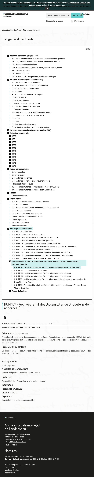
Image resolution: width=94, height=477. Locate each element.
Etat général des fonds (31, 30)
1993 (14, 142)
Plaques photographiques (22, 184)
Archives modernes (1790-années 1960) (26, 79)
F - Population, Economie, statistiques (27, 94)
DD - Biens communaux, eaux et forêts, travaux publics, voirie (37, 67)
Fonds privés (15, 199)
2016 (14, 160)
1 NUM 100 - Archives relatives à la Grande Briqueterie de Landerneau (42, 276)
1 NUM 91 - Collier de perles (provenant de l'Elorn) (32, 249)
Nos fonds (17, 30)
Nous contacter (11, 445)
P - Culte (15, 121)
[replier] (8, 56)
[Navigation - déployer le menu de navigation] (85, 14)
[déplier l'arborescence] (89, 49)
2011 (14, 151)
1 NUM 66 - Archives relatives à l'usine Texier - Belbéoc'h (35, 237)
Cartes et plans (18, 175)
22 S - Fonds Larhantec (21, 211)
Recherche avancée (54, 21)
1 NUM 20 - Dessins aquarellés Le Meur (28, 234)
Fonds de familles (19, 291)
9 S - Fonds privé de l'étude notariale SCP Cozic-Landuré (35, 208)
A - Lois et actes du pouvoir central (26, 82)
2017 (14, 163)
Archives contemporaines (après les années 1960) (30, 130)
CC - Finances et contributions (24, 64)
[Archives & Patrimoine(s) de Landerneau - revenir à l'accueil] (19, 15)
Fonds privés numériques (21, 228)
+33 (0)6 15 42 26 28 (17, 442)
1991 (14, 139)
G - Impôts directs (19, 97)
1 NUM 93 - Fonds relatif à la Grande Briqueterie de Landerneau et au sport (42, 252)
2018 (14, 166)
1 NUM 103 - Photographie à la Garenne (30, 270)
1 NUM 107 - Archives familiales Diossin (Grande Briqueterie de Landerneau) (47, 267)
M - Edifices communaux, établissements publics (31, 112)
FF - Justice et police (20, 73)
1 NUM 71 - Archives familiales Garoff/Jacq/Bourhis (33, 240)
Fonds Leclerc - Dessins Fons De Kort (27, 216)
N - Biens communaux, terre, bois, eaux (28, 115)
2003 (14, 145)
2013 (14, 157)
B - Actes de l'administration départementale (30, 85)
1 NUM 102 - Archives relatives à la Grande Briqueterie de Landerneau (42, 273)
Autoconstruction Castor (22, 225)
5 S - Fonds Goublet (20, 205)
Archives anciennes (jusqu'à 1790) (24, 56)
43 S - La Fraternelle (20, 222)
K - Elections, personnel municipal (26, 106)
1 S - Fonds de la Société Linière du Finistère (30, 202)
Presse (13, 193)
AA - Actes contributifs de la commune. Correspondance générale (38, 59)
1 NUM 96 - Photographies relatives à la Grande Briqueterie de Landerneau (42, 255)
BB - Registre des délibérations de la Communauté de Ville (36, 62)
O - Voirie (16, 118)
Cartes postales (18, 172)
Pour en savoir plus (56, 5)
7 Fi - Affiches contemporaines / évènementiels (31, 181)
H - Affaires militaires (20, 100)
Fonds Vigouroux (19, 219)
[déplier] (8, 130)
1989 (14, 136)
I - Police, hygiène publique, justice (26, 103)
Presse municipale (19, 196)
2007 (14, 148)
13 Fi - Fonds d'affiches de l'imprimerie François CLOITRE (35, 187)
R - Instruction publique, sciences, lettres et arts (31, 127)
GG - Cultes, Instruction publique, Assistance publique (34, 76)
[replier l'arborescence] (86, 49)
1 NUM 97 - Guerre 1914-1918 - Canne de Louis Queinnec (35, 258)
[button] (47, 8)
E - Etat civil (17, 91)
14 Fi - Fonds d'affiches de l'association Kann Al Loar (33, 190)
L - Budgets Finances (20, 109)
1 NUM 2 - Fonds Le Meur (22, 231)
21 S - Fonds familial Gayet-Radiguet (27, 213)
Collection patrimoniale (19, 133)
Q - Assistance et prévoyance (24, 124)
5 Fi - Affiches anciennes (22, 178)
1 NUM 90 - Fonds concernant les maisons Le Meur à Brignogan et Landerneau (44, 246)
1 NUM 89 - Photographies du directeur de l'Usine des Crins (36, 243)
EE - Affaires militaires (21, 70)
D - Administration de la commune (25, 88)
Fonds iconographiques (19, 169)
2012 (14, 154)
